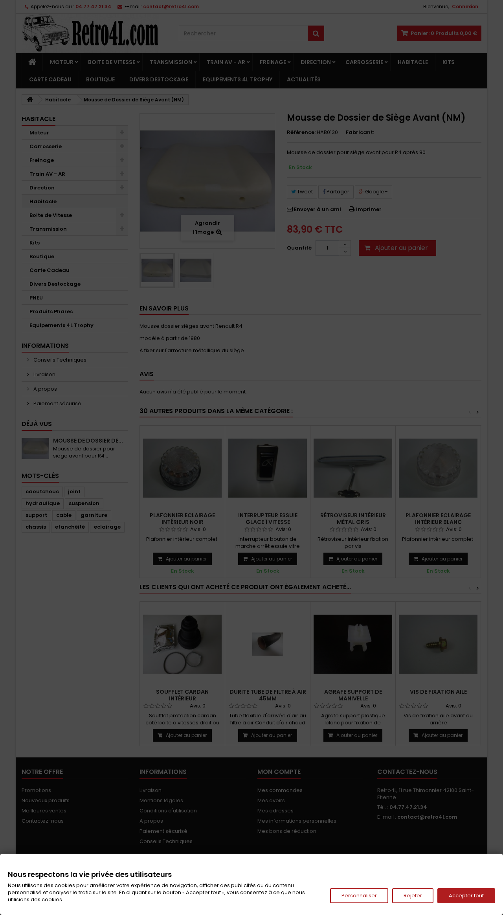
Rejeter (413, 895)
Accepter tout (466, 895)
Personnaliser (359, 895)
